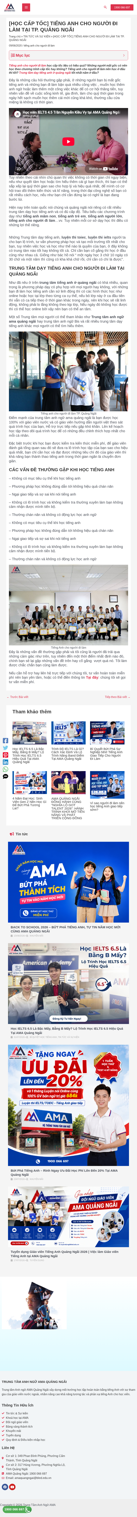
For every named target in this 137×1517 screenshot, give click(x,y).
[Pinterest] (5, 755)
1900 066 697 (14, 1509)
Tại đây (92, 677)
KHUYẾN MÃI (36, 936)
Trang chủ (15, 36)
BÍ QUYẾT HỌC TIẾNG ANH (43, 1037)
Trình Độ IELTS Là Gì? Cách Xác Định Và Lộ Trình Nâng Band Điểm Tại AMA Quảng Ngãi (67, 754)
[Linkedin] (5, 762)
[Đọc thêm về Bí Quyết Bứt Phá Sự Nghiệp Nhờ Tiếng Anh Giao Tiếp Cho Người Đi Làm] (107, 732)
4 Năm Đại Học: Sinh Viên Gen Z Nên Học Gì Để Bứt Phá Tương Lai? (29, 803)
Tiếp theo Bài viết (117, 696)
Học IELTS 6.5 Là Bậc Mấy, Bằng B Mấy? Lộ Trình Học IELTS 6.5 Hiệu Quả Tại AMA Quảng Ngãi (28, 755)
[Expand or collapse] (124, 55)
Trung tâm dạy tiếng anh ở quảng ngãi (45, 72)
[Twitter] (5, 748)
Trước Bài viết (17, 696)
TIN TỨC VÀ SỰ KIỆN (36, 36)
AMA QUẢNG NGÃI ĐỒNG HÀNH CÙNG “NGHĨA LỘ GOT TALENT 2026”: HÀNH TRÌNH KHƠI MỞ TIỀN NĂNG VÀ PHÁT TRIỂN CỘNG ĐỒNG (68, 808)
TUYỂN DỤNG (37, 1260)
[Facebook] (5, 740)
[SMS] (5, 776)
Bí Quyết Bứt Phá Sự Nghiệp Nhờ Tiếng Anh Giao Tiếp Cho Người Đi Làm (106, 754)
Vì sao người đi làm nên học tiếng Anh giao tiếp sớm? (107, 806)
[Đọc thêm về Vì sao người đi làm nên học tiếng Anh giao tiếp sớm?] (107, 784)
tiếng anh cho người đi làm (39, 45)
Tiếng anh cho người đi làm (27, 65)
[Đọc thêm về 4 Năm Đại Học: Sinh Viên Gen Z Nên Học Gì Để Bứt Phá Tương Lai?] (29, 782)
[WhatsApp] (5, 769)
